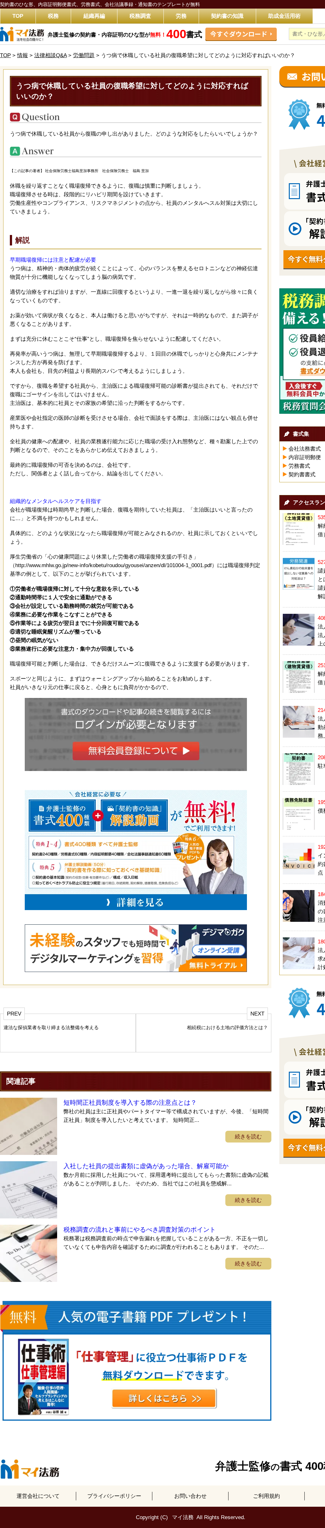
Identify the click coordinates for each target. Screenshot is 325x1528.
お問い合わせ (190, 1496)
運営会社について (38, 1496)
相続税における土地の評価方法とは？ (227, 1027)
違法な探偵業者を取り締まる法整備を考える (51, 1027)
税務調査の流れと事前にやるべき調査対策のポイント (139, 1229)
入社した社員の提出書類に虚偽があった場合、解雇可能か (146, 1166)
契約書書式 (302, 475)
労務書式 (299, 466)
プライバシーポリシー (114, 1496)
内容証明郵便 (305, 457)
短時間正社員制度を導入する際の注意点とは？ (130, 1102)
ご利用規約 (266, 1496)
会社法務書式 (305, 449)
